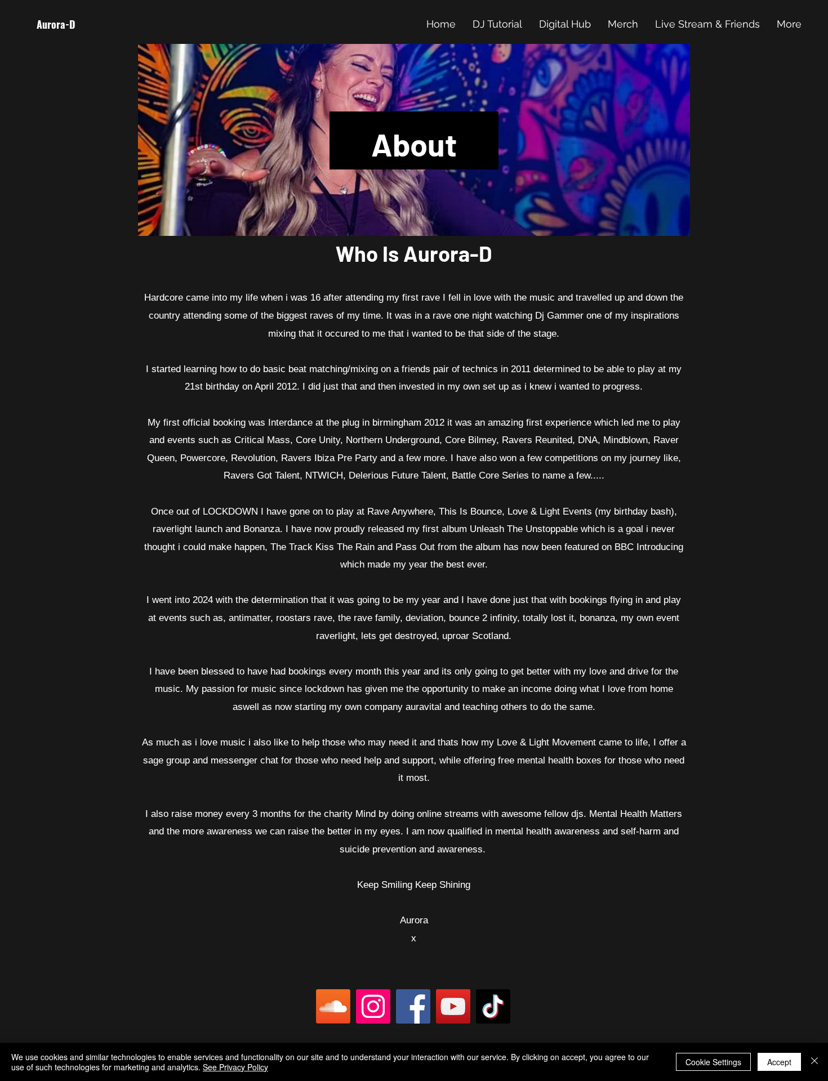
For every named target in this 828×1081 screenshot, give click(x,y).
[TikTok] (493, 1006)
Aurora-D (56, 24)
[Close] (814, 1062)
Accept (779, 1061)
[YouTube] (453, 1006)
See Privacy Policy (235, 1067)
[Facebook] (413, 1006)
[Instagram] (373, 1006)
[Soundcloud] (333, 1006)
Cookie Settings (713, 1061)
